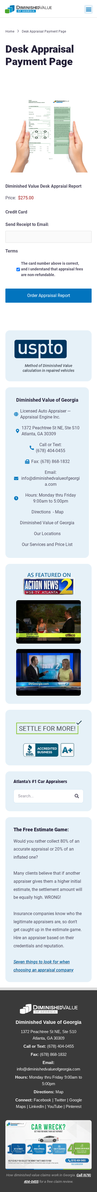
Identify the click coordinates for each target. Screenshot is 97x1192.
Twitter (60, 1100)
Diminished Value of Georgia (47, 522)
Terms (11, 251)
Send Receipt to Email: (27, 224)
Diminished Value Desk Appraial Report (43, 186)
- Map (58, 511)
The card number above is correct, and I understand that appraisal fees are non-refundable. (52, 269)
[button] (88, 9)
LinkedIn (36, 1106)
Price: (10, 197)
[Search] (76, 796)
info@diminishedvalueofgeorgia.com (50, 481)
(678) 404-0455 (50, 450)
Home (9, 31)
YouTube (55, 1106)
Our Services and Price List (47, 544)
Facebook (42, 1100)
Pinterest (73, 1106)
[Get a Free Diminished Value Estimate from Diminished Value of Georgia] (48, 1145)
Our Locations (47, 533)
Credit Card (16, 212)
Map (59, 1091)
